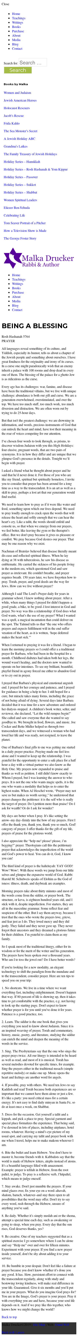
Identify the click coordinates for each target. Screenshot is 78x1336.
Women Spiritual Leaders (20, 200)
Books (16, 26)
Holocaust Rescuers (17, 108)
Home (16, 13)
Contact (17, 48)
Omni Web (62, 1324)
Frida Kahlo (12, 123)
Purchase (18, 31)
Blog (15, 44)
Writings (17, 22)
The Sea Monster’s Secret (20, 131)
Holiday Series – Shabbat (20, 192)
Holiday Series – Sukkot (20, 184)
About (16, 35)
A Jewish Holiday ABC (19, 138)
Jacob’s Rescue (14, 115)
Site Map (39, 1324)
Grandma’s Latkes (15, 146)
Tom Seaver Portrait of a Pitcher (25, 223)
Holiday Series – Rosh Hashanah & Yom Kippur (36, 169)
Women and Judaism (17, 92)
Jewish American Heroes (20, 100)
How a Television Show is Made (25, 230)
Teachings (18, 18)
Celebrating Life (14, 215)
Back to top (9, 1317)
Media (16, 40)
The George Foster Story (20, 238)
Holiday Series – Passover (21, 177)
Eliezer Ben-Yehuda (17, 207)
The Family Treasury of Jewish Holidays (30, 154)
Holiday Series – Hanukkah (22, 161)
